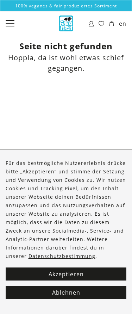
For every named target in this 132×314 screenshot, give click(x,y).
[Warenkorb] (112, 24)
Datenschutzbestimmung (62, 256)
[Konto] (91, 24)
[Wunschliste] (102, 24)
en (122, 23)
